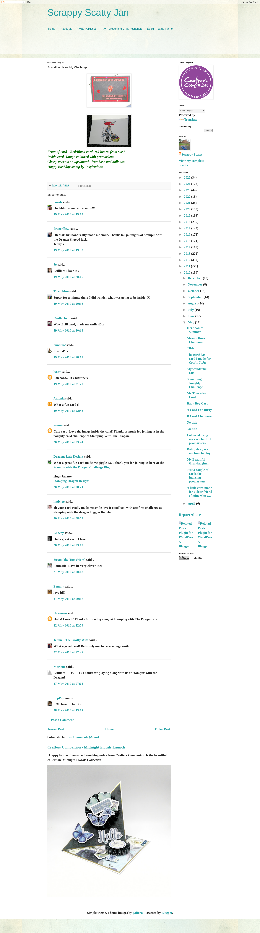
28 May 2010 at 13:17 (68, 710)
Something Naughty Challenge (195, 383)
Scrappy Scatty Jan (88, 12)
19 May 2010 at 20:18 (68, 330)
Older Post (162, 729)
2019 (187, 215)
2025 (187, 177)
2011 (187, 266)
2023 (187, 190)
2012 (187, 260)
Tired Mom (61, 291)
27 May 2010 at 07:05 (68, 683)
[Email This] (79, 186)
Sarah (57, 202)
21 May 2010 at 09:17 (68, 599)
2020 (187, 209)
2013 (187, 253)
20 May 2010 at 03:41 (68, 442)
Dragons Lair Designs (68, 456)
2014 (187, 247)
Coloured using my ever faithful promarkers (199, 439)
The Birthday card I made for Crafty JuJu (199, 358)
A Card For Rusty (199, 410)
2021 (187, 203)
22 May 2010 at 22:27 (68, 652)
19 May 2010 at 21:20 (68, 384)
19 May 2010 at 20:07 (68, 277)
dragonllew (61, 228)
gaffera (138, 912)
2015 (187, 241)
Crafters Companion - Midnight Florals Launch (86, 747)
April (192, 503)
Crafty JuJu (61, 318)
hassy (57, 371)
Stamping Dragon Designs (71, 481)
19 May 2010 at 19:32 (68, 250)
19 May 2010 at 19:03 (68, 214)
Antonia (59, 398)
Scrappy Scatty (191, 154)
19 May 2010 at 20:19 (68, 357)
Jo (55, 264)
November (195, 284)
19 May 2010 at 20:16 (68, 303)
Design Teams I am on (160, 28)
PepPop (58, 698)
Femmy (58, 586)
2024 (187, 184)
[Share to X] (85, 186)
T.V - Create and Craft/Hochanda (122, 28)
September (196, 297)
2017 (187, 228)
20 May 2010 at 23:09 (68, 545)
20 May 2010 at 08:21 (68, 487)
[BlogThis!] (82, 186)
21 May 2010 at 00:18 (68, 572)
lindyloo (59, 501)
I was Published (87, 28)
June (191, 316)
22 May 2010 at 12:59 (68, 625)
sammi (58, 425)
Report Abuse (190, 515)
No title (192, 422)
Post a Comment (62, 720)
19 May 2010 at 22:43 (68, 410)
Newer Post (56, 729)
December (195, 278)
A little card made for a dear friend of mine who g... (199, 491)
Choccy (58, 533)
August (193, 303)
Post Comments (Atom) (82, 737)
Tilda (190, 348)
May (191, 322)
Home (51, 28)
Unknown (60, 613)
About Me (66, 28)
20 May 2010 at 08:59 (68, 518)
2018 (187, 222)
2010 (187, 272)
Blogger (167, 912)
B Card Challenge (199, 416)
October (194, 291)
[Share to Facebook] (87, 186)
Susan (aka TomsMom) (69, 559)
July (191, 309)
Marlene (59, 666)
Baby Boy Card (197, 403)
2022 (187, 196)
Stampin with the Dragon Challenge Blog (81, 467)
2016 (187, 234)
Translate (190, 119)
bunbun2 (59, 345)
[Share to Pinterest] (90, 186)
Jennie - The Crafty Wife (70, 640)
